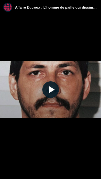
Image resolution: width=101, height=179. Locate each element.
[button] (50, 89)
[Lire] (50, 89)
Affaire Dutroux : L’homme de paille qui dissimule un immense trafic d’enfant (56, 7)
